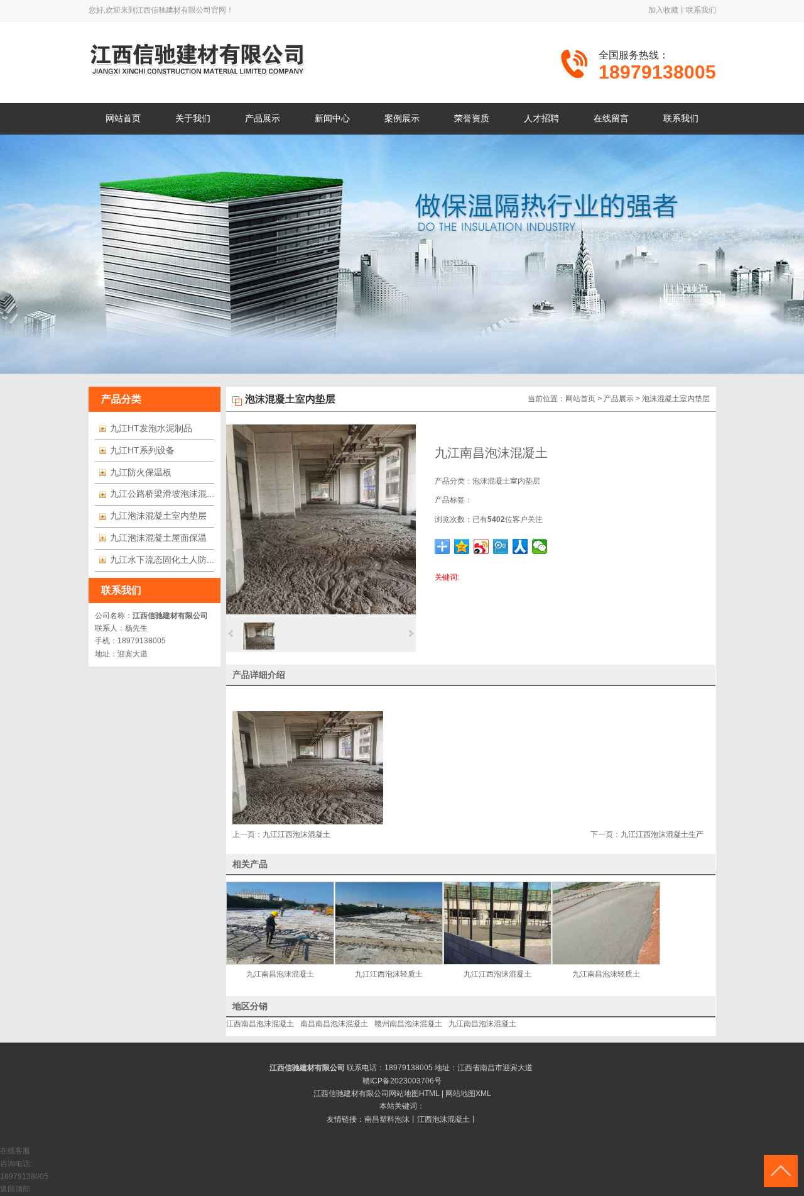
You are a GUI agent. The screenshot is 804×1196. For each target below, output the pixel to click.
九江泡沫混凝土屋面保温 (158, 538)
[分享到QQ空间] (462, 546)
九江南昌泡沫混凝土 (482, 1023)
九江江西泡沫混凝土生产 (662, 834)
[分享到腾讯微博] (501, 546)
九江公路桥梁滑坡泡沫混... (162, 494)
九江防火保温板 (140, 472)
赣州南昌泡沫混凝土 (408, 1023)
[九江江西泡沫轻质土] (389, 923)
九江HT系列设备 (142, 450)
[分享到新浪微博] (481, 546)
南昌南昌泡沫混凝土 (334, 1023)
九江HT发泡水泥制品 (151, 428)
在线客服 (15, 1150)
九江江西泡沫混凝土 (296, 834)
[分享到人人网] (520, 546)
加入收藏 (663, 10)
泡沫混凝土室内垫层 (676, 398)
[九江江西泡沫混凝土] (497, 923)
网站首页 (580, 398)
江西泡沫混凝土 (443, 1119)
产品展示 (619, 398)
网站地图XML (468, 1093)
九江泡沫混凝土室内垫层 (158, 516)
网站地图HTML (414, 1093)
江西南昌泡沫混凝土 (260, 1023)
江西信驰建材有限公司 (170, 615)
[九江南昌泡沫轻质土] (606, 923)
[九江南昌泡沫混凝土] (321, 611)
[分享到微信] (540, 546)
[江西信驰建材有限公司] (198, 75)
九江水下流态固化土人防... (162, 560)
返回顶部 (15, 1189)
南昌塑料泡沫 (387, 1119)
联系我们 (701, 10)
